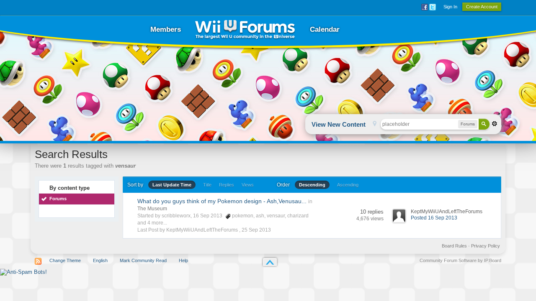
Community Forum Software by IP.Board (460, 260)
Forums (58, 198)
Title (207, 184)
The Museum (152, 209)
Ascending (347, 184)
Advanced (494, 123)
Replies (226, 184)
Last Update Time (171, 184)
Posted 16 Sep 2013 (434, 218)
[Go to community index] (245, 29)
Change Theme (65, 260)
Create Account (481, 6)
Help (183, 260)
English (100, 260)
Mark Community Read (143, 260)
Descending (312, 184)
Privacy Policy (485, 245)
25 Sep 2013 (256, 230)
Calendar (325, 29)
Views (248, 184)
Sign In (450, 6)
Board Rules (454, 245)
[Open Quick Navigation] (374, 124)
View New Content (339, 124)
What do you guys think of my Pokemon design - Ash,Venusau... (222, 201)
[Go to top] (270, 262)
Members (165, 29)
